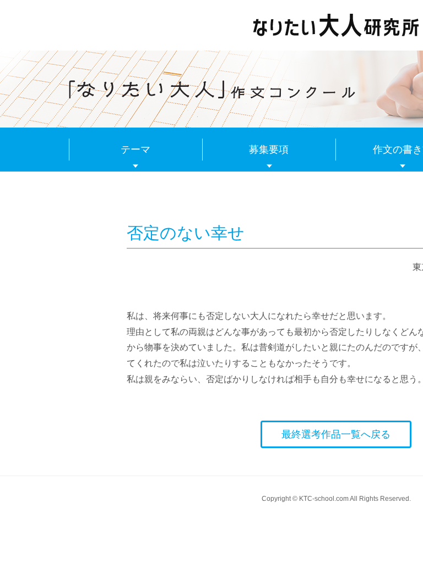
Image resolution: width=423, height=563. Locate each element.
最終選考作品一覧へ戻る (336, 434)
